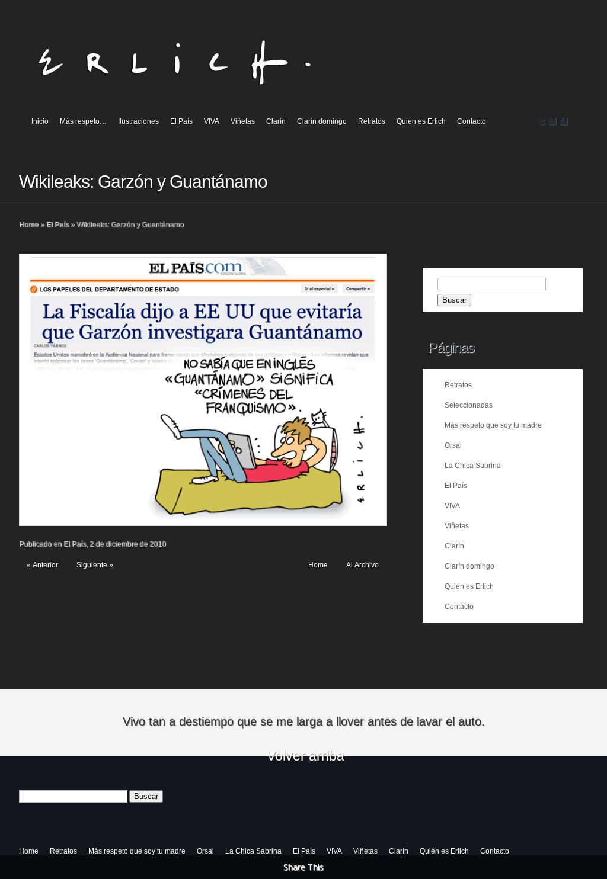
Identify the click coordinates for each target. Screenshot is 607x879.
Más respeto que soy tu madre (493, 425)
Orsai (453, 445)
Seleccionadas (469, 405)
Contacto (471, 121)
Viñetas (243, 121)
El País (181, 121)
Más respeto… (83, 121)
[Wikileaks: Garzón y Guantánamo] (203, 389)
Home (29, 224)
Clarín (276, 121)
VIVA (211, 121)
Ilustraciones (138, 121)
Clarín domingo (322, 121)
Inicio (40, 121)
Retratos (371, 121)
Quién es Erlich (421, 121)
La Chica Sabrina (473, 465)
